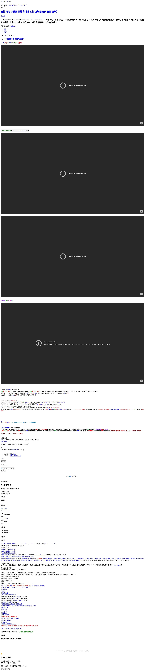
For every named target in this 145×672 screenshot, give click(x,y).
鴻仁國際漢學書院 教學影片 (26, 556)
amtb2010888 (4, 441)
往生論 (34, 560)
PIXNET (61, 651)
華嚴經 (59, 558)
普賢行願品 (22, 560)
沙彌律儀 (124, 558)
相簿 (5, 29)
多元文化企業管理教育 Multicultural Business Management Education (19, 543)
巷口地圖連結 (40, 585)
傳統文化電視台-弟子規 (97, 558)
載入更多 (3, 461)
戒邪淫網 (4, 589)
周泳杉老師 (61, 560)
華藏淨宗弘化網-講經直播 (8, 551)
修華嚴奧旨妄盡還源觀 (68, 558)
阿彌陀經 (5, 560)
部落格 (5, 31)
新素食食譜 (19, 604)
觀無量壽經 (16, 560)
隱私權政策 (81, 651)
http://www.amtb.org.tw (25, 558)
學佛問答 (112, 558)
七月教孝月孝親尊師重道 (14, 39)
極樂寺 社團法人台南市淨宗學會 (10, 556)
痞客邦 (13, 449)
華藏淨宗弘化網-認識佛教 (8, 549)
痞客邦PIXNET (18, 596)
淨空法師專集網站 (6, 558)
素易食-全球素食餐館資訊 (9, 594)
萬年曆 (3, 591)
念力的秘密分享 (40, 560)
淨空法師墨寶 (5, 614)
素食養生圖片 (11, 604)
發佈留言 (3, 470)
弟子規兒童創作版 (17, 628)
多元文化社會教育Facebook (9, 624)
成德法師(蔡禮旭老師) (51, 560)
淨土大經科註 (86, 558)
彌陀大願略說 (46, 558)
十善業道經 (118, 558)
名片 (5, 32)
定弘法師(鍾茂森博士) (76, 560)
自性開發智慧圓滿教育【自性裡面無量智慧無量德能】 (30, 11)
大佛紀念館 (5, 593)
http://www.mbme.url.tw (50, 543)
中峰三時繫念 (53, 558)
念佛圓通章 (29, 560)
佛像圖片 (4, 613)
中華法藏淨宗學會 (6, 620)
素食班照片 (5, 604)
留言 (16, 449)
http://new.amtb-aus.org (39, 554)
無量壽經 (12, 395)
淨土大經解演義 (78, 558)
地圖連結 (34, 585)
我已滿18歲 (3, 669)
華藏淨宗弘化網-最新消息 (8, 553)
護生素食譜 (5, 607)
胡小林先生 (67, 560)
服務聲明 (87, 651)
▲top (2, 458)
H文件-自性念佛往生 (15, 456)
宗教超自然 (13, 454)
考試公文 (4, 622)
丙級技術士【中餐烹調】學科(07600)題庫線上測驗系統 (21, 605)
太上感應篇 (107, 558)
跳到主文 (3, 16)
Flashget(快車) (117, 565)
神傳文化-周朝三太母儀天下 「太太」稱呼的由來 (15, 587)
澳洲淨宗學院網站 (6, 554)
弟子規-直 (8, 628)
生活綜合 (13, 26)
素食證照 (4, 605)
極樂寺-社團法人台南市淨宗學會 (10, 618)
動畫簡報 (4, 609)
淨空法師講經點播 (6, 602)
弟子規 (2, 628)
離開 (9, 669)
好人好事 (4, 611)
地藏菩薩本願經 (131, 558)
